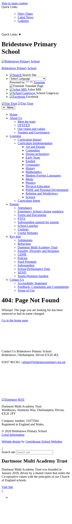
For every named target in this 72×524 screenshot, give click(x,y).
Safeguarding (26, 265)
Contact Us (17, 279)
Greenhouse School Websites (43, 441)
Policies (22, 258)
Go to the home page (15, 320)
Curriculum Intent (29, 200)
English (30, 161)
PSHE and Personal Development (47, 190)
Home (13, 114)
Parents (14, 204)
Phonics (31, 182)
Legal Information (13, 434)
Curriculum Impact (29, 139)
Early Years (33, 157)
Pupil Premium (27, 261)
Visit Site (7, 487)
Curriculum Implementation (35, 143)
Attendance (25, 208)
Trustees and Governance (34, 132)
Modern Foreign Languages (43, 175)
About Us (16, 118)
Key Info (15, 236)
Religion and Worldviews (42, 193)
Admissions (25, 240)
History (30, 168)
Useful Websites (28, 233)
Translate (39, 82)
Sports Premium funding (33, 276)
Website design (11, 441)
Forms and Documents (32, 215)
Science (30, 197)
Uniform (23, 229)
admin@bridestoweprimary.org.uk (43, 362)
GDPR (22, 254)
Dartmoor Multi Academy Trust (37, 247)
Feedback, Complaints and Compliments (43, 287)
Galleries (23, 21)
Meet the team (26, 121)
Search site (8, 452)
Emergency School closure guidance (41, 211)
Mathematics (34, 172)
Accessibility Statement (32, 283)
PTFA (21, 218)
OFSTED (24, 125)
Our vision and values (31, 129)
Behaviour (24, 243)
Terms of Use (26, 290)
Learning (15, 136)
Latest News (25, 17)
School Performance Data (34, 269)
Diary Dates (25, 13)
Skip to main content (15, 3)
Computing (33, 150)
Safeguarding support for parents (38, 222)
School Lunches (28, 225)
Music (29, 179)
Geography (33, 164)
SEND (22, 272)
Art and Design (35, 146)
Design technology (37, 154)
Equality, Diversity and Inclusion (38, 251)
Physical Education (38, 186)
